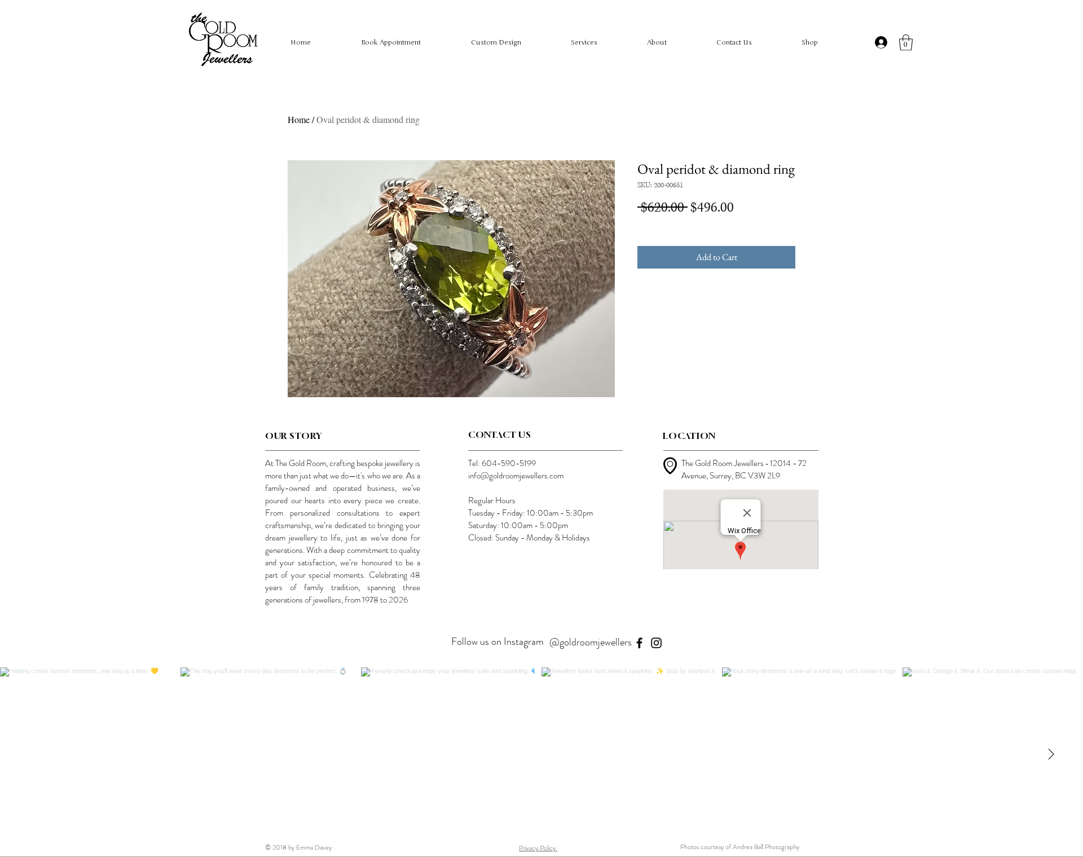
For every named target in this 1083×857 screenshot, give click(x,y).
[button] (906, 42)
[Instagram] (656, 643)
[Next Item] (1051, 754)
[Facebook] (639, 643)
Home (299, 119)
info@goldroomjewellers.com (515, 475)
